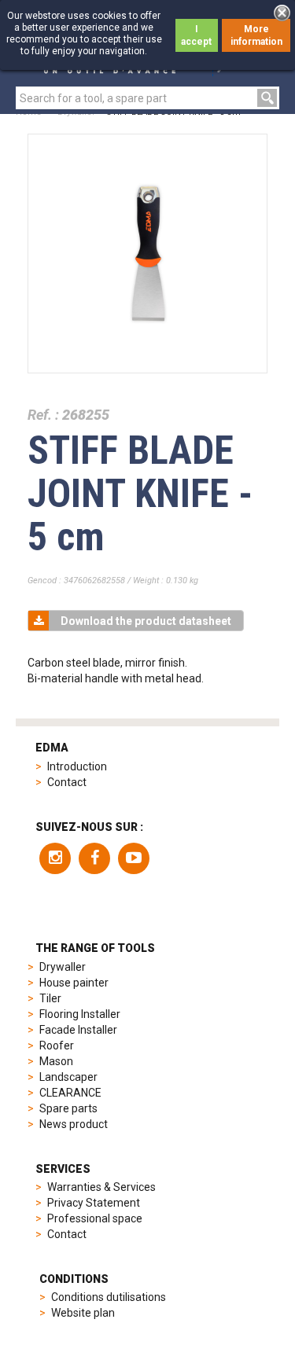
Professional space (94, 1218)
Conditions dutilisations (108, 1297)
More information (256, 35)
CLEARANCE (70, 1092)
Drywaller (62, 967)
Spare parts (68, 1108)
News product (73, 1124)
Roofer (56, 1045)
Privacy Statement (93, 1202)
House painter (74, 982)
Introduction (77, 766)
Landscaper (68, 1077)
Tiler (50, 998)
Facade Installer (78, 1029)
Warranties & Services (101, 1187)
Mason (56, 1061)
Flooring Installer (79, 1014)
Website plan (83, 1312)
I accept (196, 35)
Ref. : (43, 414)
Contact (67, 782)
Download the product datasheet (146, 621)
